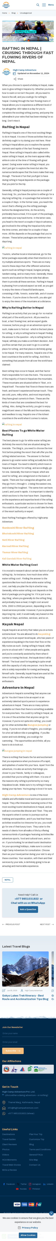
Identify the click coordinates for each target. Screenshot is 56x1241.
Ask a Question (28, 909)
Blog (13, 13)
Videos (5, 1155)
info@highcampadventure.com (23, 1108)
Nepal (8, 880)
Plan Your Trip (35, 1134)
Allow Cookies (28, 1235)
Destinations (8, 1134)
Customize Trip (36, 1139)
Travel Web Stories (11, 1165)
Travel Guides (9, 1139)
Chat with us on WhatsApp (28, 903)
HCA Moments (9, 1160)
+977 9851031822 (27, 898)
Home (4, 13)
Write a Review (9, 1170)
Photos (5, 1149)
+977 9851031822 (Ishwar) (21, 1113)
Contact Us (34, 1165)
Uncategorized (26, 13)
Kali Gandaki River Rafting (16, 558)
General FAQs (36, 1155)
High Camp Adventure (24, 70)
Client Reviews (9, 1144)
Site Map (33, 1160)
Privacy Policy (30, 1227)
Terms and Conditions (40, 1149)
